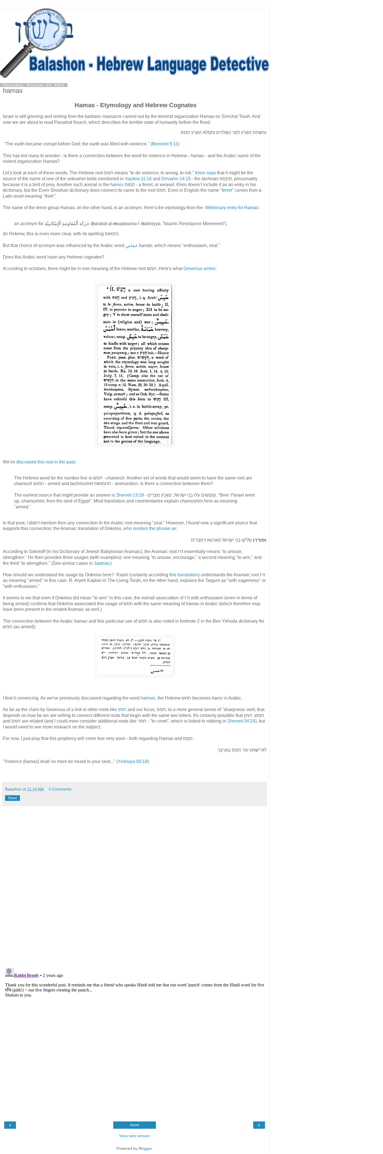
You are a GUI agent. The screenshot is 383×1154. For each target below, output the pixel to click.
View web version (134, 1136)
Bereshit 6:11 (165, 143)
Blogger (145, 1148)
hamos (117, 184)
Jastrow (101, 563)
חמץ (122, 709)
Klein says (205, 172)
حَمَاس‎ (132, 245)
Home (134, 1125)
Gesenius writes (199, 268)
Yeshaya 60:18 (132, 761)
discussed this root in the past (45, 462)
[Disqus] (134, 885)
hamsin (148, 698)
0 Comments (60, 789)
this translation (183, 574)
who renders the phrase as (149, 528)
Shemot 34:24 (241, 721)
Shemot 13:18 (130, 495)
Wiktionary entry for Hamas (232, 207)
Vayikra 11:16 (138, 178)
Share (12, 798)
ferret (227, 190)
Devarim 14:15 (176, 178)
